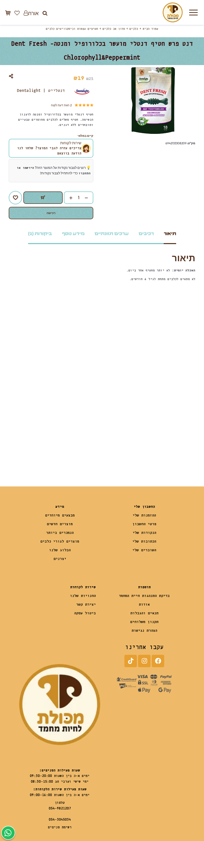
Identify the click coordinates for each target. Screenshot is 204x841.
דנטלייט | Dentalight (41, 91)
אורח (33, 13)
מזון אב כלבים (113, 29)
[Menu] (193, 12)
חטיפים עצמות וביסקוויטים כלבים (72, 29)
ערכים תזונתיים (112, 233)
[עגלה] (7, 12)
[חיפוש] (45, 13)
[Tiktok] (130, 661)
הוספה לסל (43, 197)
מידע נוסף (73, 233)
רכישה (51, 213)
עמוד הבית (150, 29)
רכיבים (146, 233)
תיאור (170, 233)
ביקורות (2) (40, 233)
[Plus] (68, 198)
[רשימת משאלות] (17, 13)
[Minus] (89, 198)
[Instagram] (144, 661)
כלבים (133, 29)
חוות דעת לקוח (61, 105)
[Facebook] (158, 661)
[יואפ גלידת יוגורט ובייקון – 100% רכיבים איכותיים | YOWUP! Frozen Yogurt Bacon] (148, 435)
